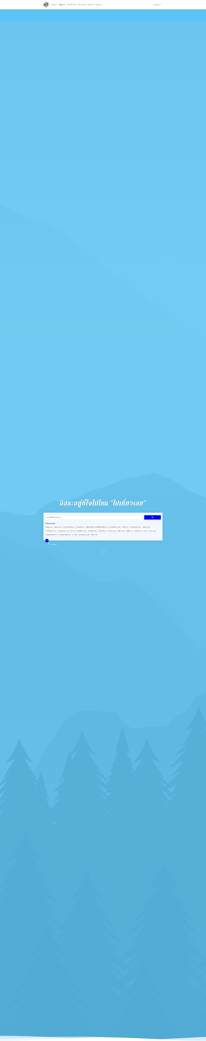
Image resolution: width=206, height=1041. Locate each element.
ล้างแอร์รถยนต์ (68, 527)
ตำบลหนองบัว (114, 527)
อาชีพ (125, 527)
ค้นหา (62, 4)
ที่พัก (94, 535)
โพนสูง (49, 527)
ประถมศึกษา (81, 531)
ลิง (73, 531)
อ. (74, 535)
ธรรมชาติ (102, 531)
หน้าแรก (54, 5)
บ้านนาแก (112, 531)
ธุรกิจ (90, 5)
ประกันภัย (92, 531)
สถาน (152, 531)
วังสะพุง (146, 527)
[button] (47, 540)
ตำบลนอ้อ (80, 527)
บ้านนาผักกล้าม (135, 527)
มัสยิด (129, 531)
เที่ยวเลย (81, 5)
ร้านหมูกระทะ (63, 531)
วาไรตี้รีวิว (70, 5)
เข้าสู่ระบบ (157, 5)
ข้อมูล (97, 5)
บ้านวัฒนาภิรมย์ (65, 535)
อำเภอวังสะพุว (84, 535)
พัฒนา (121, 531)
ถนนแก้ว (58, 527)
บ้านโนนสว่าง (51, 531)
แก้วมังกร (138, 531)
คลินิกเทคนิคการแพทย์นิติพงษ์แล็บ (97, 527)
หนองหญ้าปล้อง (51, 535)
